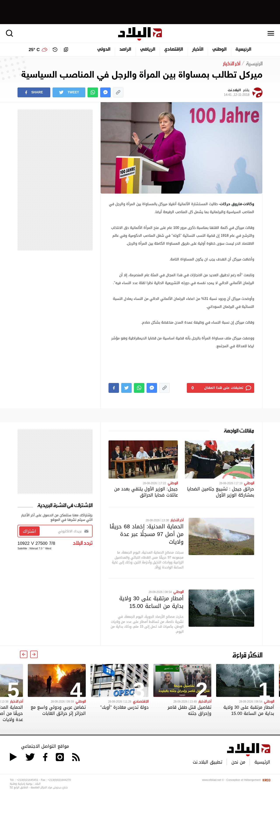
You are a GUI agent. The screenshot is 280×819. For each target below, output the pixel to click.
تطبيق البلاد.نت (207, 762)
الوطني (219, 49)
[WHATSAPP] (93, 92)
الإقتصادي (173, 49)
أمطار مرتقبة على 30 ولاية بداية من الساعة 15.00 (151, 602)
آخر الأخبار (177, 519)
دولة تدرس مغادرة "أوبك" (124, 707)
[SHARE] (113, 388)
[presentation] (34, 654)
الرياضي (147, 49)
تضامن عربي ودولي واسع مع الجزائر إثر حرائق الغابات (58, 710)
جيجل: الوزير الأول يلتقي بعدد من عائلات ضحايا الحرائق (146, 492)
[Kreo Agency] (265, 780)
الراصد (125, 49)
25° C (34, 49)
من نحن (238, 762)
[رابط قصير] (118, 92)
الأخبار (197, 49)
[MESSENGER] (105, 92)
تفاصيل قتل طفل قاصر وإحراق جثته (189, 710)
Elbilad (140, 34)
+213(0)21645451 (27, 780)
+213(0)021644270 (59, 780)
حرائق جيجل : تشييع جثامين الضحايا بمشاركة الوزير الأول (220, 492)
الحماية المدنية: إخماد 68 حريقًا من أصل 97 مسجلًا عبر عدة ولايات (147, 534)
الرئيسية (243, 49)
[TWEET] (126, 388)
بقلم (236, 92)
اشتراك (29, 531)
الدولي (103, 49)
